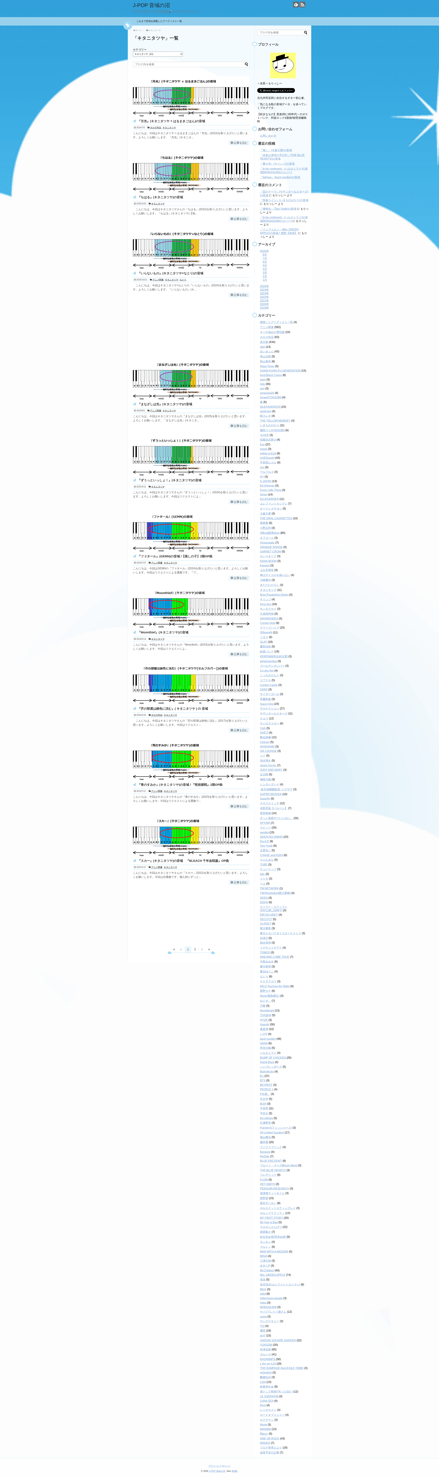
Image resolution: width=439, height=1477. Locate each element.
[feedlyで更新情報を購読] (296, 4)
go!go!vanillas (268, 661)
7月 (265, 258)
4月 (265, 269)
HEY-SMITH (267, 1184)
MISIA (263, 1256)
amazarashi (267, 392)
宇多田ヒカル (268, 462)
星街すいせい (268, 1203)
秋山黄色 (265, 361)
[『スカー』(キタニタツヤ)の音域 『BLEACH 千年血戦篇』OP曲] (191, 856)
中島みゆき (267, 961)
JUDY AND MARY (271, 769)
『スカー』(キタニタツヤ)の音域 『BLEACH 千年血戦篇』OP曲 (183, 860)
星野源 (264, 1198)
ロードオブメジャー (272, 1414)
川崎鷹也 (265, 580)
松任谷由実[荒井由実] (273, 1236)
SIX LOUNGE (268, 751)
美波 (262, 1279)
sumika (264, 832)
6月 (265, 261)
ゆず (262, 1335)
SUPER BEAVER (271, 794)
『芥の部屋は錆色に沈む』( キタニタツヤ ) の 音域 (173, 708)
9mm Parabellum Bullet (274, 594)
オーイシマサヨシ (271, 508)
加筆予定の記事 (269, 1452)
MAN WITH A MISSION (274, 1251)
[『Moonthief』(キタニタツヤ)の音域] (191, 627)
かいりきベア (268, 556)
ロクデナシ (267, 1419)
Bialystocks (267, 1071)
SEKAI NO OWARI (271, 836)
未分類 (264, 342)
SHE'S (264, 732)
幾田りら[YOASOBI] (272, 430)
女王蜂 (264, 774)
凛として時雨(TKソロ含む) (276, 1391)
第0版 (234, 1471)
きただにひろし (269, 585)
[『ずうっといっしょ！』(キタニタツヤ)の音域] (191, 475)
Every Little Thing (270, 490)
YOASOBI (266, 1344)
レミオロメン (268, 1409)
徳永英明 (265, 942)
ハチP (263, 1034)
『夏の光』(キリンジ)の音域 (277, 163)
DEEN (264, 897)
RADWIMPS (267, 1359)
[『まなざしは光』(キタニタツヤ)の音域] (191, 399)
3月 (265, 272)
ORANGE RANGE (271, 547)
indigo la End (268, 453)
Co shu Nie (267, 670)
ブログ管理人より (271, 1447)
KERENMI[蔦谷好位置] (274, 656)
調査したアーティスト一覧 (276, 322)
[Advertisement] (191, 328)
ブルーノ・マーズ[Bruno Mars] (278, 1165)
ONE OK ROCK (269, 1438)
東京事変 (265, 928)
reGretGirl (266, 1372)
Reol (263, 1405)
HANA (264, 1043)
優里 (262, 1330)
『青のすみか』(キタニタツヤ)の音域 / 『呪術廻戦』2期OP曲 (180, 784)
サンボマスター (269, 723)
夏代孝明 (265, 966)
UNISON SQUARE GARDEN (278, 1340)
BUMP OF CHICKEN (273, 1057)
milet (263, 1293)
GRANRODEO (269, 618)
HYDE (264, 1020)
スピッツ (265, 827)
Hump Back (267, 1062)
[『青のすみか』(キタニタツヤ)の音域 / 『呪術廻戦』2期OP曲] (191, 780)
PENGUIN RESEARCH (274, 1188)
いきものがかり (269, 425)
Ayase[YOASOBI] (270, 397)
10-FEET (265, 923)
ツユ (262, 883)
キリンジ (265, 599)
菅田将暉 (265, 813)
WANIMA (265, 1429)
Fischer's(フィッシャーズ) (276, 1127)
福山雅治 (265, 1137)
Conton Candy (269, 685)
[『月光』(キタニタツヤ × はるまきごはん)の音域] (191, 116)
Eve (262, 444)
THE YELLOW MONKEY (275, 420)
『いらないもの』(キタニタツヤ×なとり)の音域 (170, 273)
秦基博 (264, 1029)
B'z (262, 1076)
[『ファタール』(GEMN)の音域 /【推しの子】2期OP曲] (191, 551)
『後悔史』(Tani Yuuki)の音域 (278, 208)
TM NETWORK (269, 888)
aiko (262, 346)
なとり (183, 279)
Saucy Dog (267, 703)
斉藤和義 (265, 699)
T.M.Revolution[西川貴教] (275, 893)
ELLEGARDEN (269, 499)
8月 (265, 254)
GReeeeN (266, 632)
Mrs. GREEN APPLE (272, 1274)
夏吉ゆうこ (267, 971)
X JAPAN (265, 481)
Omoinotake (267, 542)
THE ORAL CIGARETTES (276, 518)
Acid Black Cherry (271, 375)
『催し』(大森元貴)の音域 (276, 150)
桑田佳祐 (265, 646)
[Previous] (181, 949)
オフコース (267, 537)
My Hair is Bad (269, 1222)
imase (263, 449)
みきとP (265, 1265)
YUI (262, 1326)
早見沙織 (265, 1047)
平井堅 (264, 1108)
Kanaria (265, 565)
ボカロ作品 (155, 127)
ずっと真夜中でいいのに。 (276, 818)
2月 (265, 276)
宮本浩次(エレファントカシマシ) (280, 1284)
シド (262, 755)
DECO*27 (266, 919)
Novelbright (267, 1010)
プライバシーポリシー (219, 1466)
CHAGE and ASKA (271, 855)
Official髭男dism (270, 532)
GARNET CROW (270, 551)
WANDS (265, 1443)
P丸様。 (265, 1094)
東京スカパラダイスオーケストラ (280, 933)
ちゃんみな (267, 859)
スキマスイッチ (269, 803)
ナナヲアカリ (268, 981)
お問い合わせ (268, 135)
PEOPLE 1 (266, 1089)
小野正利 (265, 527)
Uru (262, 467)
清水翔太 (265, 760)
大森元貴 (265, 513)
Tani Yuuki (266, 845)
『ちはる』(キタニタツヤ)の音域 (160, 197)
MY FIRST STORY (271, 1217)
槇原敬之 (265, 1231)
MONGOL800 (268, 1307)
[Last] (209, 949)
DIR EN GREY (269, 914)
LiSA (263, 1382)
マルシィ (265, 1246)
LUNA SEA (267, 1400)
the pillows (266, 1118)
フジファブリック (271, 1147)
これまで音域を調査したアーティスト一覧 (160, 21)
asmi (263, 379)
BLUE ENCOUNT (271, 1160)
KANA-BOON (268, 561)
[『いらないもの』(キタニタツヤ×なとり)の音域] (191, 268)
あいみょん (267, 351)
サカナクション (269, 708)
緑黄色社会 (267, 1386)
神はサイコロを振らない (275, 575)
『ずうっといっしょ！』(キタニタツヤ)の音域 (169, 480)
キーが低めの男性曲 (272, 332)
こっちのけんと (269, 675)
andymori (265, 411)
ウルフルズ (267, 471)
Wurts (263, 1424)
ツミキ (264, 878)
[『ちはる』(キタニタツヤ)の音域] (191, 192)
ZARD (264, 689)
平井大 (264, 1113)
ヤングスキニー (269, 1321)
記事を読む (241, 142)
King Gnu (265, 604)
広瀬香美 (265, 1122)
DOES (264, 938)
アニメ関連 (158, 279)
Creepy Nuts (267, 623)
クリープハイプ (269, 627)
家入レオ (265, 415)
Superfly (265, 798)
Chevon (265, 742)
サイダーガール (269, 694)
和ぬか (264, 1433)
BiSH (263, 1103)
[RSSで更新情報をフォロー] (302, 4)
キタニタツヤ (169, 127)
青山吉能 (265, 356)
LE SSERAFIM (269, 1396)
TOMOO (265, 952)
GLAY (263, 641)
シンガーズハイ (269, 784)
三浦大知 (265, 1260)
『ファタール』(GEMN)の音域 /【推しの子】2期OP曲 (175, 556)
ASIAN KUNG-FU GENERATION (280, 370)
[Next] (202, 949)
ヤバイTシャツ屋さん (273, 1311)
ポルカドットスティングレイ (278, 1208)
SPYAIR (265, 823)
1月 (265, 279)
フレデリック (268, 1174)
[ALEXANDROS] (270, 406)
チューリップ (268, 869)
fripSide (264, 1156)
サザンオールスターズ (273, 713)
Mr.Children (267, 1270)
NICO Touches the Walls (275, 986)
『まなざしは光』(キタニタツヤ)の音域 (165, 404)
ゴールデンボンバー (272, 665)
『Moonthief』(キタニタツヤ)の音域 (163, 632)
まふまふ (265, 1241)
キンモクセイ (268, 608)
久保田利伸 (267, 613)
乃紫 (262, 1005)
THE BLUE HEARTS (273, 1170)
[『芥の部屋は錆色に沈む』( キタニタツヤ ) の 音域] (191, 703)
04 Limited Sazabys (272, 1132)
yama (263, 1316)
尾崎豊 (264, 523)
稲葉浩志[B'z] (268, 439)
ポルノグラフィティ (272, 1213)
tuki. (262, 874)
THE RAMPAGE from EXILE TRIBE (282, 1368)
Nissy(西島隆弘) (270, 995)
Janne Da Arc (268, 765)
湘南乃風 (265, 779)
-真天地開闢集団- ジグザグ (276, 789)
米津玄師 (265, 1349)
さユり (264, 718)
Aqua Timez (267, 366)
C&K (263, 728)
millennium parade (271, 1298)
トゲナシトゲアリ (271, 947)
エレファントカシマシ (273, 503)
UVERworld (267, 457)
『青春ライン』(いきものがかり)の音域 (284, 200)
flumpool (265, 1151)
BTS (262, 1080)
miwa (263, 1302)
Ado (262, 384)
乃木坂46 (265, 1015)
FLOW (264, 1179)
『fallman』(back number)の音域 (280, 177)
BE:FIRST (266, 1084)
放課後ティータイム (272, 1193)
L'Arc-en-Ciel (268, 1363)
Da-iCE (264, 841)
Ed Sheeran (267, 485)
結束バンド (267, 651)
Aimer (263, 494)
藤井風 (264, 1142)
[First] (174, 949)
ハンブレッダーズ (271, 1066)
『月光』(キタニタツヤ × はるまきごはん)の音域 (171, 121)
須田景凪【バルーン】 (273, 808)
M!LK (263, 1289)
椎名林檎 (265, 737)
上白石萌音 (267, 570)
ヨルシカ (265, 1354)
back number (268, 1038)
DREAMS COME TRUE (274, 956)
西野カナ (265, 990)
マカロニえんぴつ (271, 1226)
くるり (264, 637)
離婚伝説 (265, 1377)
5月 (265, 265)
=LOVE (264, 435)
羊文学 (264, 1099)
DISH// (264, 902)
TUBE (264, 864)
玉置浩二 (265, 850)
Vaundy (264, 1024)
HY (262, 476)
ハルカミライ (268, 1052)
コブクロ (265, 680)
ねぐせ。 (265, 1000)
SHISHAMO (267, 746)
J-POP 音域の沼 (151, 5)
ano (262, 388)
